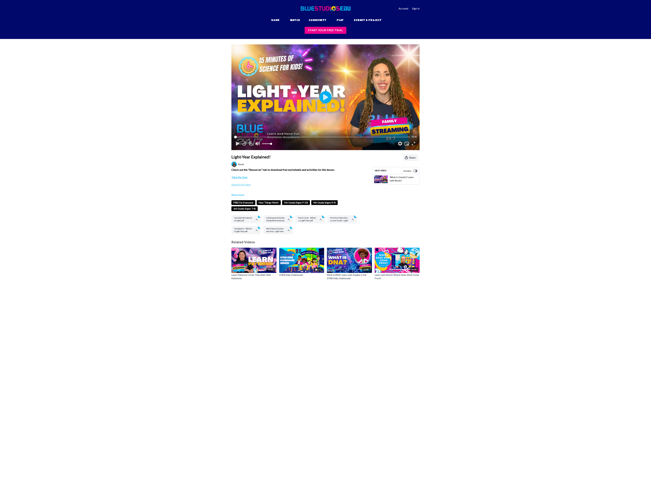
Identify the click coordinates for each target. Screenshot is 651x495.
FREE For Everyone (243, 202)
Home (275, 20)
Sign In (416, 8)
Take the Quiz (239, 177)
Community (317, 20)
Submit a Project (368, 20)
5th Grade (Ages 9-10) (296, 202)
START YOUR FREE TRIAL (325, 30)
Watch (295, 20)
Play (340, 20)
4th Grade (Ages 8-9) (324, 202)
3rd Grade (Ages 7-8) (244, 208)
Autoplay (407, 171)
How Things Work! (269, 202)
